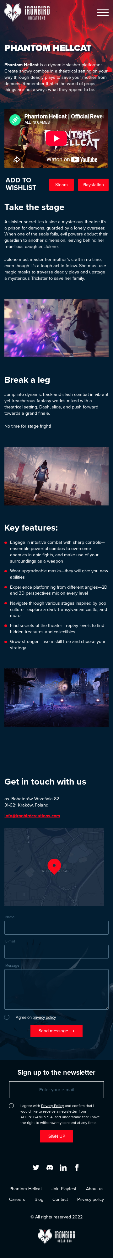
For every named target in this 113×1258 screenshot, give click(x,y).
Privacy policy (90, 1199)
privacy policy (44, 1017)
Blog (39, 1199)
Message (12, 965)
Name (9, 917)
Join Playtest (63, 1188)
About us (95, 1188)
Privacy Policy (52, 1106)
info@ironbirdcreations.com (32, 815)
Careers (17, 1199)
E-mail (10, 941)
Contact (60, 1199)
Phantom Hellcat (25, 1188)
